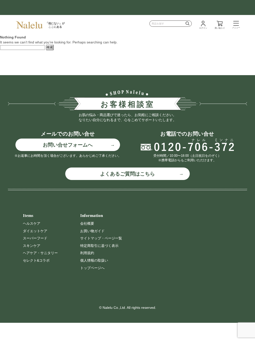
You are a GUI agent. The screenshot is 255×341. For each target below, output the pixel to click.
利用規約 (87, 253)
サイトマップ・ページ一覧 (101, 238)
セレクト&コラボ (36, 260)
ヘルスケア (31, 223)
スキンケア (31, 246)
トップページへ (92, 268)
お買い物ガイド (92, 231)
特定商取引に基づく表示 (99, 246)
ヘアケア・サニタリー (40, 253)
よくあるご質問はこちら (127, 173)
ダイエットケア (35, 231)
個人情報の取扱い (94, 260)
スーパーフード (35, 238)
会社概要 (87, 223)
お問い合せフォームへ (68, 145)
